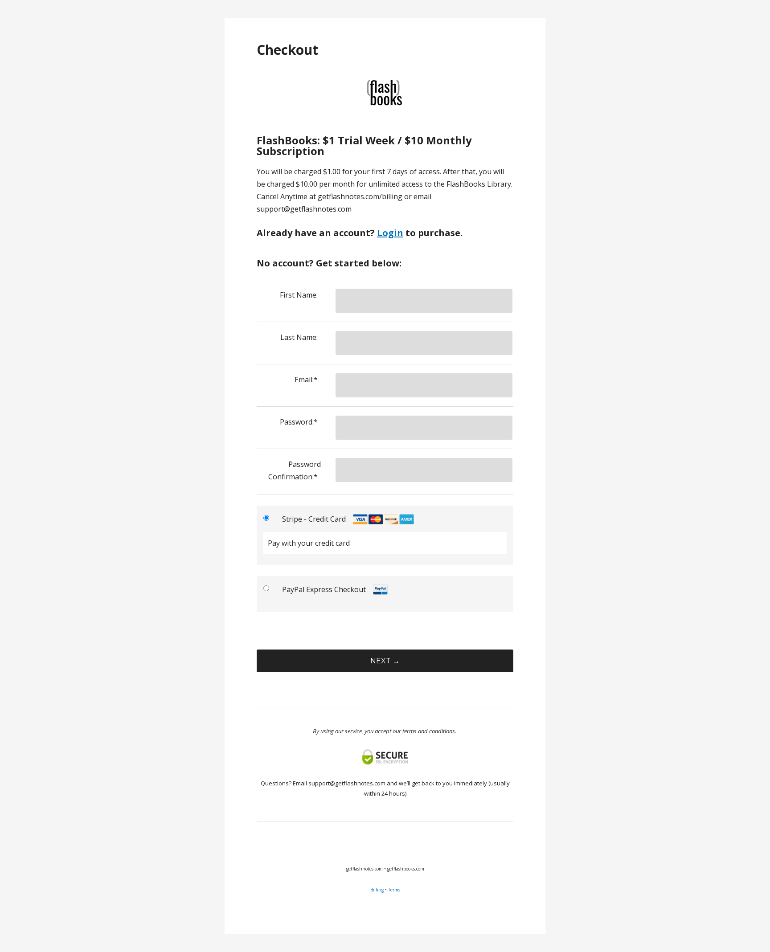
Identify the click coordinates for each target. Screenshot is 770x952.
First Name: (299, 295)
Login (390, 233)
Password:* (299, 422)
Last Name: (299, 337)
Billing (377, 890)
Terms (394, 890)
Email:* (306, 379)
